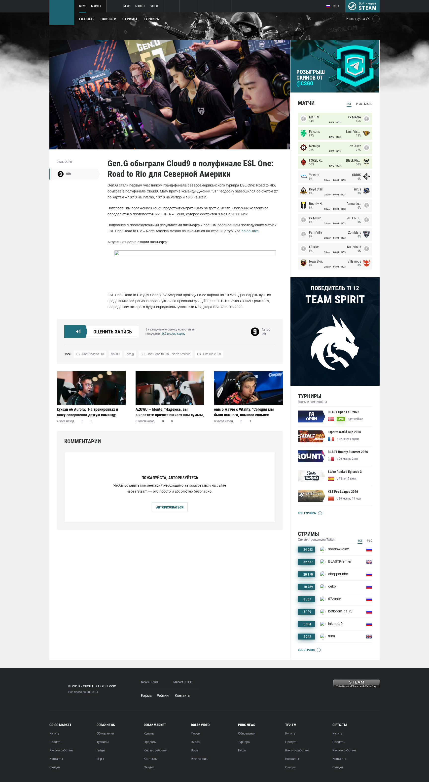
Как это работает (61, 750)
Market (96, 6)
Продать (55, 742)
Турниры (151, 19)
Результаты (364, 104)
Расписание (199, 759)
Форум (195, 733)
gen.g (130, 354)
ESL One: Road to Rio (90, 354)
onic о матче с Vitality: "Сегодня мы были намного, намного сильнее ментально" (244, 412)
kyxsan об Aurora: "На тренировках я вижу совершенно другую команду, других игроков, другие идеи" (87, 412)
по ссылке (250, 231)
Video (154, 6)
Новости (108, 19)
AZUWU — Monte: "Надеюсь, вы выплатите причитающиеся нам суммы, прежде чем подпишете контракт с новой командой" (170, 412)
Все (349, 104)
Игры (100, 759)
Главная (87, 19)
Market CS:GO (182, 682)
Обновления (105, 733)
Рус (369, 541)
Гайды (101, 750)
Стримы (129, 19)
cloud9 (115, 354)
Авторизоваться (169, 507)
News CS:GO (149, 682)
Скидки (54, 767)
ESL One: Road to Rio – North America (165, 354)
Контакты (182, 695)
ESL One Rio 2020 (209, 354)
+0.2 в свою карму (172, 333)
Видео (195, 742)
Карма (146, 695)
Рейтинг (163, 695)
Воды (194, 750)
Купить (54, 733)
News (82, 6)
